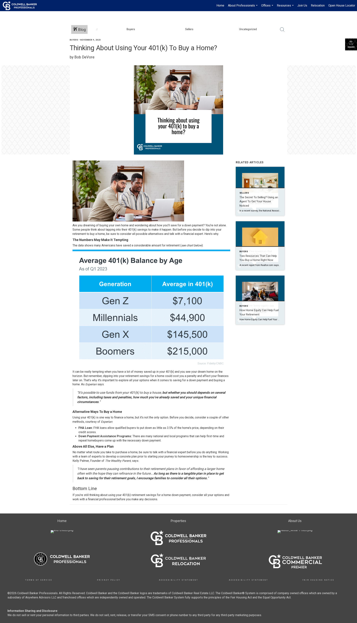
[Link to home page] (22, 5)
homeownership (188, 456)
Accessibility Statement (178, 580)
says (100, 384)
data (81, 245)
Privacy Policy (108, 580)
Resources (286, 7)
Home (220, 5)
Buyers (74, 40)
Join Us (302, 5)
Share (351, 47)
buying (103, 225)
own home (121, 225)
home (210, 371)
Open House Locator (341, 5)
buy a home (97, 234)
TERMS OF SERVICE (38, 580)
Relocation (318, 5)
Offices (267, 7)
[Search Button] (282, 30)
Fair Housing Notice (318, 580)
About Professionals (243, 7)
